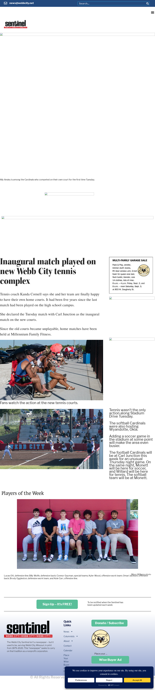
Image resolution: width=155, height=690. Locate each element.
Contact (67, 645)
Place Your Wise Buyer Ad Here (66, 663)
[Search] (148, 3)
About (66, 641)
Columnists (67, 636)
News (66, 631)
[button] (152, 12)
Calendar (67, 650)
